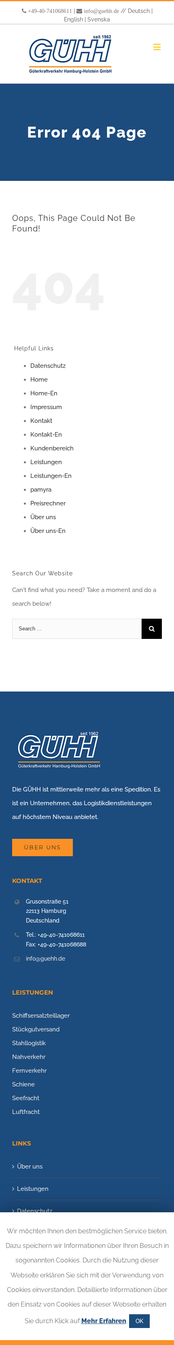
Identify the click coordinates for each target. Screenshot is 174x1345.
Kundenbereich (52, 448)
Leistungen (46, 462)
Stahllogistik (29, 1043)
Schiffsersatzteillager (41, 1015)
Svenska (98, 19)
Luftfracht (26, 1112)
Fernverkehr (29, 1070)
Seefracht (25, 1098)
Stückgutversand (35, 1029)
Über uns (43, 517)
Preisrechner (48, 503)
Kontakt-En (46, 434)
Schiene (23, 1084)
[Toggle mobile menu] (157, 46)
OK (139, 1321)
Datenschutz (48, 365)
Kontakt (41, 420)
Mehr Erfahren (103, 1321)
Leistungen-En (51, 475)
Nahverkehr (28, 1057)
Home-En (43, 393)
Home (39, 379)
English (73, 19)
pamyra (40, 489)
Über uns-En (48, 531)
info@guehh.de (101, 11)
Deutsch (139, 11)
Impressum (46, 407)
